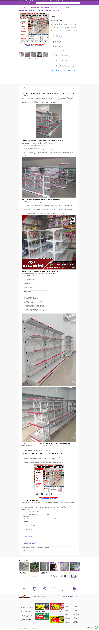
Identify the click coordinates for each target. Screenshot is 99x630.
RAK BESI (74, 603)
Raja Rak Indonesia (27, 628)
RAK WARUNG (75, 621)
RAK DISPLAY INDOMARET (71, 72)
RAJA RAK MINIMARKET (70, 79)
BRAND (66, 605)
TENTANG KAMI (51, 0)
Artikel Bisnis (25, 0)
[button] (48, 13)
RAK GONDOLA (26, 7)
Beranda (20, 7)
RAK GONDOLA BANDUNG (55, 74)
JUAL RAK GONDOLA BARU (59, 72)
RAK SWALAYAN (61, 79)
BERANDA (20, 0)
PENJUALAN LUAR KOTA (44, 0)
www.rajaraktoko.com (28, 536)
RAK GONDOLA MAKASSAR (70, 75)
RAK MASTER (75, 613)
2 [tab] (30, 58)
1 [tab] (29, 58)
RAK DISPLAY (65, 72)
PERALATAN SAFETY (68, 609)
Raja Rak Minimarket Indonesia (33, 544)
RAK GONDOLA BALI (74, 73)
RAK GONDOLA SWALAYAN (63, 77)
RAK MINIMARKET (70, 78)
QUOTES (62, 0)
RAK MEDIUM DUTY (76, 614)
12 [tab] (38, 58)
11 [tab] (37, 58)
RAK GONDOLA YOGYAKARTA (63, 78)
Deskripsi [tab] (24, 87)
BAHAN (66, 603)
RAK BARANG (67, 622)
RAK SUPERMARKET (76, 618)
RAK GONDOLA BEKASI (63, 74)
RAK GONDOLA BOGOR (71, 74)
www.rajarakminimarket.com (29, 535)
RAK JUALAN (75, 610)
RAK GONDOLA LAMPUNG (62, 75)
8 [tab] (35, 58)
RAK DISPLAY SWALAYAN (62, 73)
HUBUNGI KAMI (57, 0)
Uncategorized (75, 622)
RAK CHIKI (74, 605)
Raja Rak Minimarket (31, 543)
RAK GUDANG (75, 609)
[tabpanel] (22, 54)
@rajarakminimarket (32, 542)
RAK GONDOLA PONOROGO (63, 76)
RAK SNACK (75, 617)
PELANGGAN (30, 0)
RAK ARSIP (67, 621)
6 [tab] (33, 58)
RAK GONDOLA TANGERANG (71, 77)
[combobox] (58, 3)
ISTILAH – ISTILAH (36, 0)
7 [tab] (34, 58)
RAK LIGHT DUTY (75, 611)
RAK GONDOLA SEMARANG (72, 76)
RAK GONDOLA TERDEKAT (35, 7)
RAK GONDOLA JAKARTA (45, 7)
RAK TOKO (74, 619)
